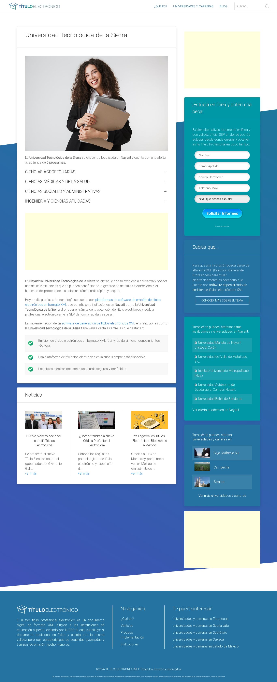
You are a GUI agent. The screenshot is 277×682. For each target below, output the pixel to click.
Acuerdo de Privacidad (222, 226)
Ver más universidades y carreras (222, 496)
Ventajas (127, 626)
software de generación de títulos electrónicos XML (98, 323)
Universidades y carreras (193, 6)
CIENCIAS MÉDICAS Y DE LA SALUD (57, 181)
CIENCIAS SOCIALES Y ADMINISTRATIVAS (63, 191)
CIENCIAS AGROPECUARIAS (50, 171)
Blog (223, 6)
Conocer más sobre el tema (222, 300)
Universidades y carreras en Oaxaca (198, 639)
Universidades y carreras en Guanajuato (201, 626)
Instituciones (130, 644)
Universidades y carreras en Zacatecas (200, 619)
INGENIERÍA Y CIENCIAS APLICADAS (57, 201)
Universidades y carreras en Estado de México (206, 646)
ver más (31, 473)
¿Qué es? (160, 6)
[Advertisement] (96, 241)
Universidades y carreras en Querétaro (200, 632)
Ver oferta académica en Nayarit (215, 410)
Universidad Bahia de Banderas (219, 399)
